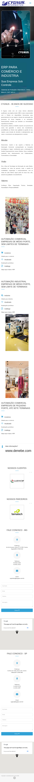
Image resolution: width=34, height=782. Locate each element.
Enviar (16, 610)
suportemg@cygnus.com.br (17, 578)
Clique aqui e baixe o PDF (8, 269)
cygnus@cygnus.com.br (17, 701)
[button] (17, 632)
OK (27, 628)
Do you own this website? (10, 628)
